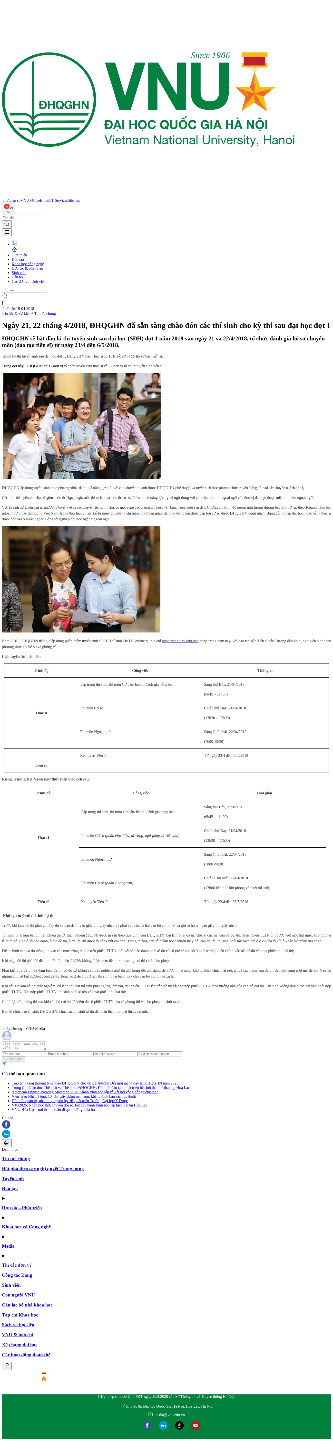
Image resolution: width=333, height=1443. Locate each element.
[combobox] (8, 209)
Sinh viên (19, 273)
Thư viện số (11, 200)
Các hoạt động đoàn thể (26, 1354)
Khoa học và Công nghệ (26, 1226)
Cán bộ (17, 277)
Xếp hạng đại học (19, 1344)
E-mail (45, 200)
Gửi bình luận (13, 1059)
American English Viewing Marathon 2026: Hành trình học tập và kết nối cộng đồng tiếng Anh (85, 1092)
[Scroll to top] (7, 1366)
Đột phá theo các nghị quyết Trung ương (43, 1168)
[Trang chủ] (148, 196)
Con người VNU (18, 1294)
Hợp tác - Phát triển (22, 1207)
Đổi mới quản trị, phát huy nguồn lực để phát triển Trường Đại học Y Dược (70, 1101)
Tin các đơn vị (16, 1265)
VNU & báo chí (17, 1334)
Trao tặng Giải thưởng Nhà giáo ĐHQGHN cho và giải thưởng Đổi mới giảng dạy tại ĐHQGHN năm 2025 (95, 1083)
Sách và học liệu (18, 1324)
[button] (166, 1125)
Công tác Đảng (17, 1275)
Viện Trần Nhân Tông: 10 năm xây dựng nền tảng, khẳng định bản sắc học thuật (74, 1096)
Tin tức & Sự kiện (16, 313)
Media (8, 1246)
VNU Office (30, 200)
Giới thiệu (19, 255)
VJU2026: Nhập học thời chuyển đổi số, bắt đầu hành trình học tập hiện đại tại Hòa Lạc (79, 1105)
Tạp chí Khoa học (20, 1314)
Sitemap (74, 200)
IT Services (59, 200)
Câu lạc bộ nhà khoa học (27, 1304)
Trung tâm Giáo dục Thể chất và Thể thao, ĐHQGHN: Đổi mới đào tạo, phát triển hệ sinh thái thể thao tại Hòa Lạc (101, 1087)
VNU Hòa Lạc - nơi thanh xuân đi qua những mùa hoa (54, 1109)
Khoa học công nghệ (28, 264)
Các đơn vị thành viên (29, 281)
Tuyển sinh (13, 1178)
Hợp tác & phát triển (27, 268)
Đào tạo (18, 259)
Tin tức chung (45, 313)
